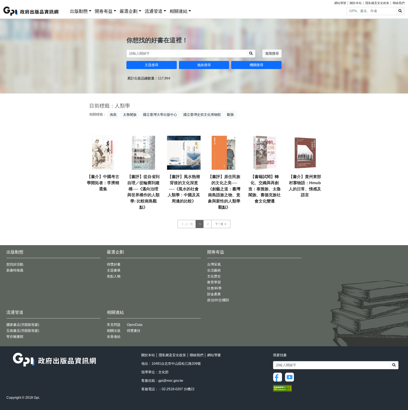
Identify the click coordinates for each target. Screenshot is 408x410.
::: (65, 10)
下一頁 (219, 224)
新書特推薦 (14, 270)
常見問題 (113, 325)
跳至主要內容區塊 (12, 2)
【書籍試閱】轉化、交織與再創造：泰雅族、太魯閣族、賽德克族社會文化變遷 (264, 188)
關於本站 (356, 3)
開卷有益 (104, 11)
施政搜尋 (204, 65)
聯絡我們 (399, 3)
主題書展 (113, 270)
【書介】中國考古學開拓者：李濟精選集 (103, 182)
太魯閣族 (130, 114)
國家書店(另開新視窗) (22, 325)
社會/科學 (214, 288)
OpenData (134, 325)
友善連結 (113, 336)
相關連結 (178, 11)
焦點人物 (113, 276)
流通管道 (154, 11)
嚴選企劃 (128, 11)
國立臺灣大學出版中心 (160, 114)
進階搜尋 (272, 53)
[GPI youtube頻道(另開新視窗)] (290, 377)
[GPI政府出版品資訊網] (31, 11)
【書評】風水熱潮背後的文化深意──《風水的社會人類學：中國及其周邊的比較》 (184, 188)
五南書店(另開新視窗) (22, 330)
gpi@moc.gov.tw (170, 380)
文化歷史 (214, 276)
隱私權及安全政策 (377, 3)
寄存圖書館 (14, 336)
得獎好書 (113, 264)
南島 (113, 114)
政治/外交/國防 (218, 300)
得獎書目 (133, 330)
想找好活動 (14, 264)
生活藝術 (214, 270)
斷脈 (230, 114)
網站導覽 (340, 3)
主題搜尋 (151, 65)
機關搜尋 (256, 65)
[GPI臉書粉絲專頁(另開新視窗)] (278, 377)
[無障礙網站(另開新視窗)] (282, 388)
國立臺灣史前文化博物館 (202, 114)
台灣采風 (214, 264)
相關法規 (113, 330)
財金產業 (214, 294)
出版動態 (79, 11)
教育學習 (214, 282)
